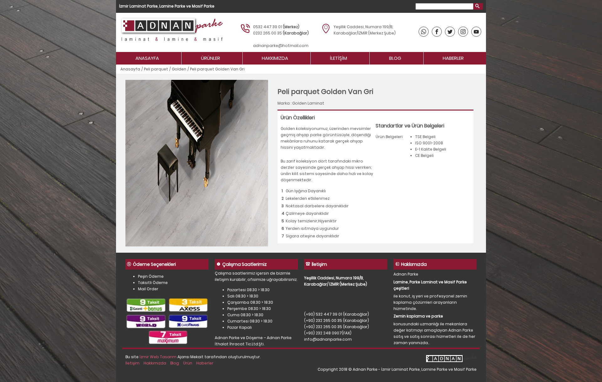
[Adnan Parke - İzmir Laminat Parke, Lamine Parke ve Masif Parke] (171, 32)
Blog (395, 58)
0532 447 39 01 (267, 26)
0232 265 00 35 (267, 33)
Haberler (453, 58)
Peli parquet (156, 69)
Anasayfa (147, 58)
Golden (179, 69)
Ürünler (210, 58)
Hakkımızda (275, 58)
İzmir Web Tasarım (158, 356)
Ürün (187, 363)
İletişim (338, 58)
